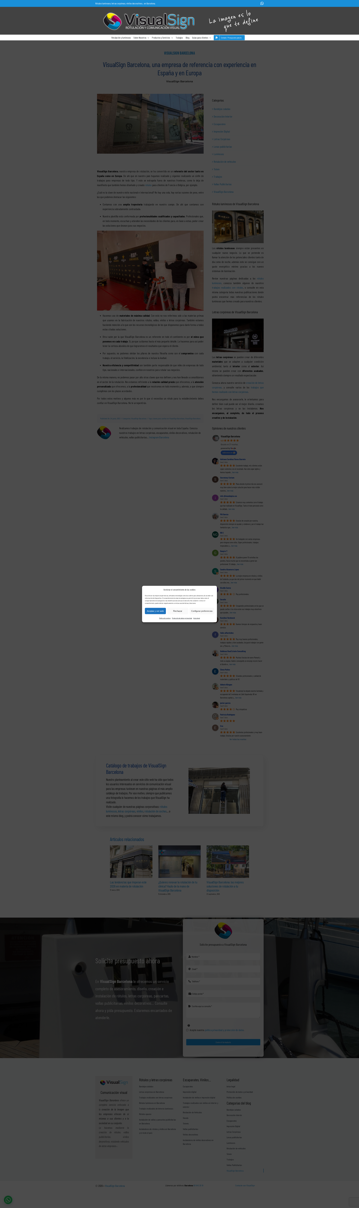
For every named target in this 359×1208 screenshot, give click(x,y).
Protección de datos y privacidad (182, 618)
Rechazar (177, 611)
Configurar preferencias (202, 611)
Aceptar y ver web (155, 611)
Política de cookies (165, 618)
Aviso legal (196, 618)
